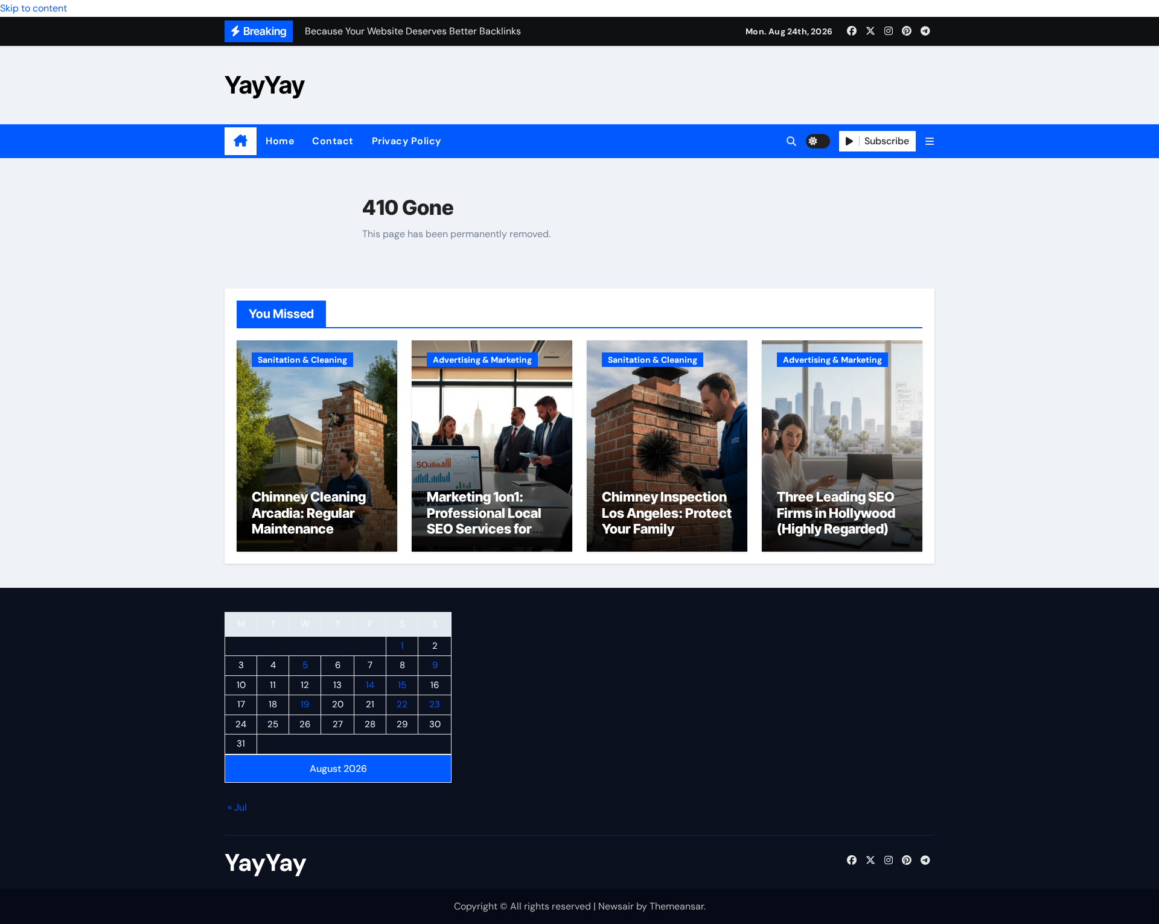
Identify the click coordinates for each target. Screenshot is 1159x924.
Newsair (616, 906)
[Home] (241, 141)
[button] (929, 141)
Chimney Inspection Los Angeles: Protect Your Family (667, 513)
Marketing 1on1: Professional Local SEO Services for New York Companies (484, 529)
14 (370, 685)
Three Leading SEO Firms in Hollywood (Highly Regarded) (836, 513)
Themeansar (677, 906)
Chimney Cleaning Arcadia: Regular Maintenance (309, 513)
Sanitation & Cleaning (302, 359)
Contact (333, 141)
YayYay (265, 85)
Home (280, 141)
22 (402, 705)
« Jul (237, 807)
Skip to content (33, 8)
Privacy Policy (406, 141)
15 (402, 685)
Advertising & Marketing (482, 359)
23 (434, 705)
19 (305, 705)
